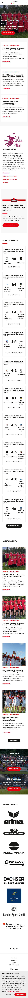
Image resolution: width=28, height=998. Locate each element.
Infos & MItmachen (11, 225)
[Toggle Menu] (2, 2)
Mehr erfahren (14, 768)
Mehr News (13, 740)
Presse (14, 962)
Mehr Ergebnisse (13, 526)
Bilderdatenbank (14, 965)
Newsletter (14, 960)
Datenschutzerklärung (13, 991)
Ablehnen (9, 994)
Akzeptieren (20, 994)
